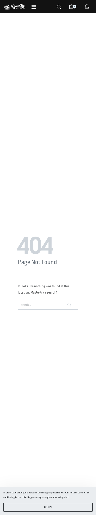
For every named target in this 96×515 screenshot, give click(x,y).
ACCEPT (48, 507)
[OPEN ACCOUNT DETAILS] (86, 6)
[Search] (58, 6)
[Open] (33, 7)
